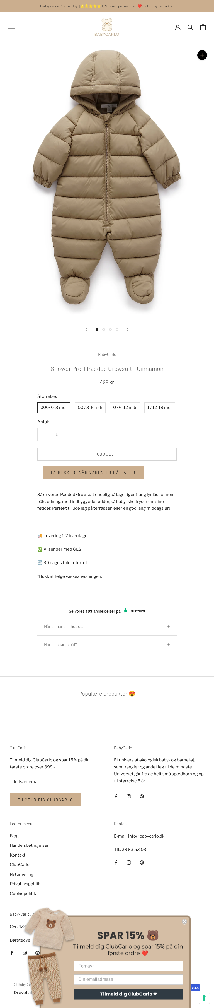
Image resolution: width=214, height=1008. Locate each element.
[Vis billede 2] (103, 329)
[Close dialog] (184, 907)
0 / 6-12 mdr (125, 407)
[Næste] (128, 329)
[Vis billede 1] (97, 329)
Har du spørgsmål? (60, 644)
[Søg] (190, 27)
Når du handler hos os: (64, 626)
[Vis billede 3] (110, 329)
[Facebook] (116, 796)
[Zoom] (202, 55)
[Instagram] (129, 796)
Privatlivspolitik (25, 883)
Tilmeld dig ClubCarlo (45, 800)
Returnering (21, 874)
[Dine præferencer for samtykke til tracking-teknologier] (204, 998)
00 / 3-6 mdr (90, 407)
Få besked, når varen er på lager (93, 472)
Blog (14, 835)
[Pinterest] (142, 796)
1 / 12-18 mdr (159, 407)
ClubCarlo (20, 864)
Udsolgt (107, 454)
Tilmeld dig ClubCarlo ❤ (128, 980)
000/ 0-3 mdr (53, 407)
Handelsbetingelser (29, 845)
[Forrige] (86, 329)
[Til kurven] (203, 27)
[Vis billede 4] (117, 329)
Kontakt (17, 855)
